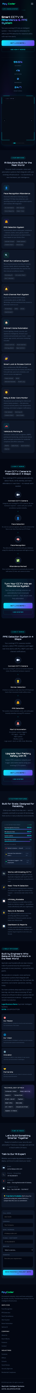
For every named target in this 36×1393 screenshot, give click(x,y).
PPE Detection (6, 1312)
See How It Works (18, 49)
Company (6, 1221)
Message (6, 1254)
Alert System (6, 1320)
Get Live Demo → (18, 43)
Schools (4, 1361)
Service (6, 1246)
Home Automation (7, 1323)
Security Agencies (7, 1368)
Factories (4, 1354)
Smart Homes (6, 1365)
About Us (4, 1335)
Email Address (8, 1229)
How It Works (6, 1339)
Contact (4, 1346)
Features (4, 1342)
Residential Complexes (9, 1372)
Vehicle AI (5, 1327)
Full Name (7, 1213)
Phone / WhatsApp (10, 1238)
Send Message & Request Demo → (18, 1272)
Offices (4, 1358)
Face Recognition (7, 1309)
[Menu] (32, 4)
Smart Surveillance (7, 1316)
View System (18, 612)
